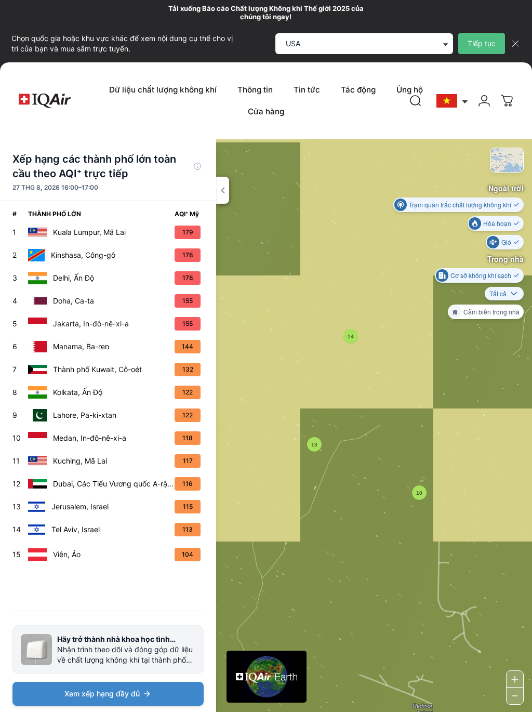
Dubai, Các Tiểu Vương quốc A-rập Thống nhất (114, 483)
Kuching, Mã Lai (80, 460)
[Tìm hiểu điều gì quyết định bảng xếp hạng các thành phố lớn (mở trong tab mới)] (197, 166)
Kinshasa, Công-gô (83, 254)
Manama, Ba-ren (81, 346)
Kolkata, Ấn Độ (77, 392)
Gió (506, 242)
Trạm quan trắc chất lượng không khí (460, 204)
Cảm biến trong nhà (491, 311)
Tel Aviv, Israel (75, 529)
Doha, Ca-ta (73, 300)
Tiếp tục (482, 43)
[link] (415, 100)
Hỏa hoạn (497, 223)
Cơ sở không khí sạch (480, 275)
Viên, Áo (67, 554)
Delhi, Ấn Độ (73, 277)
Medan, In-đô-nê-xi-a (89, 437)
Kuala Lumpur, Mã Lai (89, 232)
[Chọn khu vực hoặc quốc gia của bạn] (452, 101)
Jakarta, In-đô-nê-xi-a (91, 323)
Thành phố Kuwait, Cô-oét (97, 369)
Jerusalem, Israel (80, 506)
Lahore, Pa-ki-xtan (84, 415)
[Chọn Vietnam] (452, 101)
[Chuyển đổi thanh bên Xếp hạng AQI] (222, 190)
